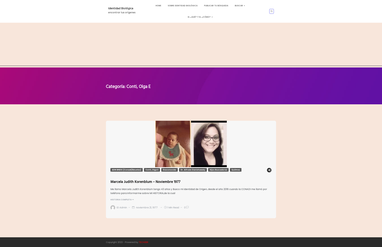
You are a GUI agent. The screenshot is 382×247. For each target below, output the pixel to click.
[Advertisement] (191, 45)
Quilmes (235, 169)
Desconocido (169, 169)
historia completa (121, 199)
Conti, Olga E (151, 169)
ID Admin (122, 207)
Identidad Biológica (120, 8)
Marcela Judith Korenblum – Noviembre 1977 (145, 182)
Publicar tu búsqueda (216, 5)
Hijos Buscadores (218, 169)
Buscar (239, 5)
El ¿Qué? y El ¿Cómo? (199, 17)
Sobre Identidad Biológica (183, 5)
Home (158, 5)
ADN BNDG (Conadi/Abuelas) (126, 169)
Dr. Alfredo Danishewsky (193, 169)
